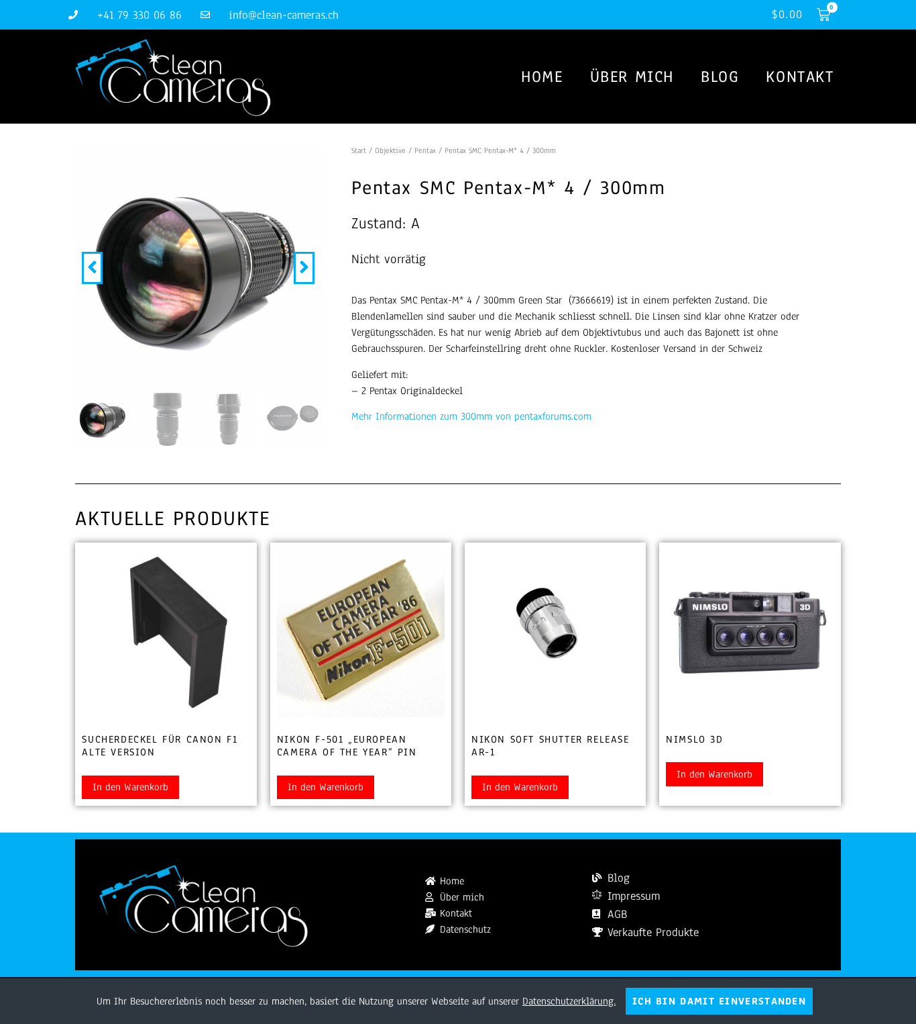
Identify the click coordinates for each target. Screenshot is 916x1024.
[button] (92, 268)
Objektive (390, 150)
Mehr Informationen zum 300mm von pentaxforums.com (471, 416)
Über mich (632, 76)
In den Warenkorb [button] (130, 787)
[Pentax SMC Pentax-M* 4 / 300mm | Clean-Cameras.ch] (198, 267)
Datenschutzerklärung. (569, 1001)
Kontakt (800, 76)
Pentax (425, 150)
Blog (720, 76)
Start (358, 150)
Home (542, 76)
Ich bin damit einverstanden (719, 1001)
